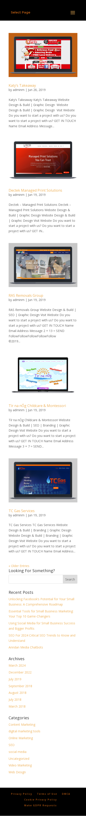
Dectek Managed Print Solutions (35, 190)
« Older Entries (19, 566)
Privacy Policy (21, 793)
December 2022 (20, 672)
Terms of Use (47, 793)
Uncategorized (19, 758)
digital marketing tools (24, 731)
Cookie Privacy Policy (40, 799)
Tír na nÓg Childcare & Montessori (37, 405)
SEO (12, 745)
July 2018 (15, 699)
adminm (18, 90)
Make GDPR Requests (40, 805)
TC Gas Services (22, 510)
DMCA (66, 793)
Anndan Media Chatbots (26, 647)
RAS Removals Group (26, 295)
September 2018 (20, 686)
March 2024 (17, 665)
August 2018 (17, 693)
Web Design (17, 772)
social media (17, 752)
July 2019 (15, 679)
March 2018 (17, 706)
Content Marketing (22, 724)
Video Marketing (20, 765)
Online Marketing (21, 738)
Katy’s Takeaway (22, 85)
